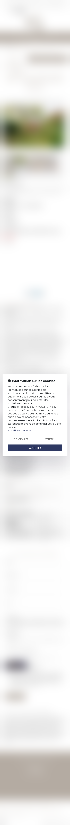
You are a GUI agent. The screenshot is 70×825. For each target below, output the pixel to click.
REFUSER (49, 439)
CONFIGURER (21, 439)
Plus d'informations (19, 430)
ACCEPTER (35, 448)
